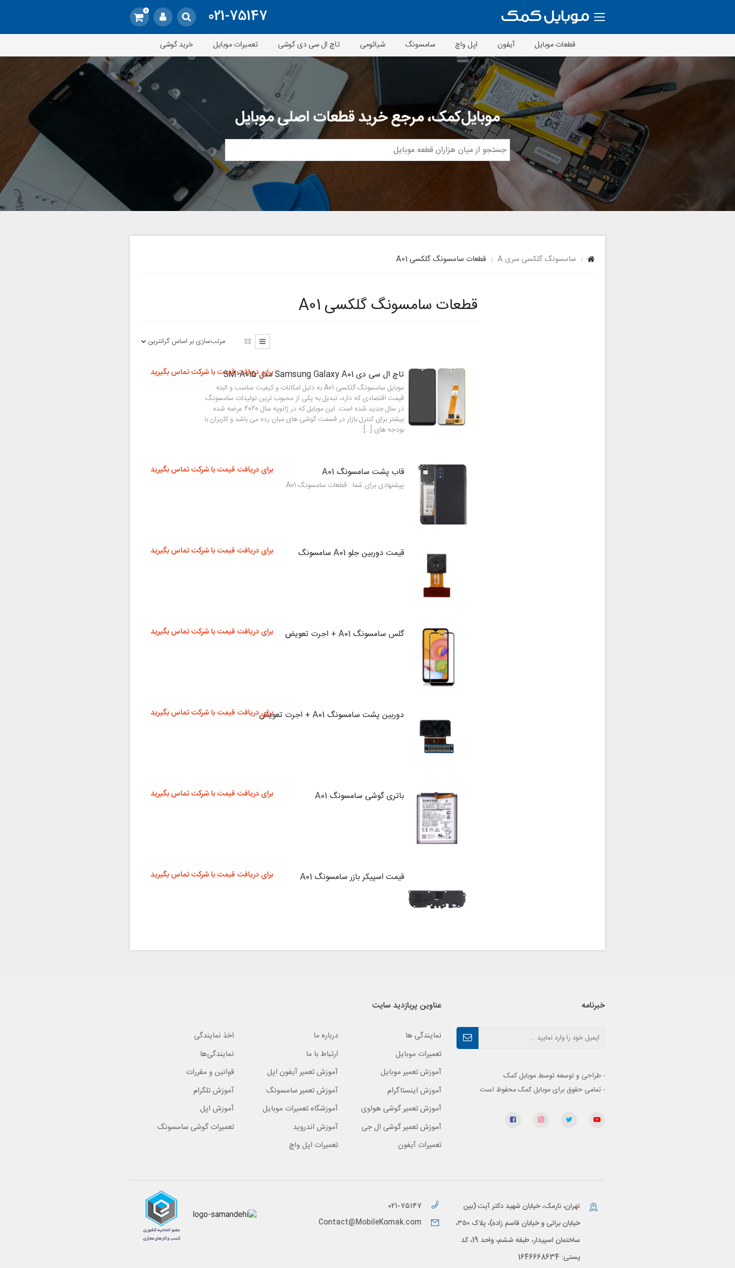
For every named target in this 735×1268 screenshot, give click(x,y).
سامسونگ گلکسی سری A (537, 259)
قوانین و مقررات (210, 1072)
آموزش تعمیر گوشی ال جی (402, 1127)
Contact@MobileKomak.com (370, 1222)
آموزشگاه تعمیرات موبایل (300, 1108)
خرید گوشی (176, 44)
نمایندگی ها (424, 1036)
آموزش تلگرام (214, 1090)
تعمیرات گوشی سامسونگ (195, 1127)
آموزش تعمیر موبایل (411, 1072)
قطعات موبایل (555, 44)
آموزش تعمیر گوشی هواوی (401, 1108)
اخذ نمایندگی (214, 1036)
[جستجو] (186, 17)
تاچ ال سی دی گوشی (309, 44)
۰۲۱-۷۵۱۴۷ (406, 1206)
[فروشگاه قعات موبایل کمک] (545, 17)
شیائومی (372, 44)
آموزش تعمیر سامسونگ (302, 1090)
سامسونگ (420, 44)
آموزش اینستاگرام (415, 1090)
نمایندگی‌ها (217, 1054)
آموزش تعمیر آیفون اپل (302, 1072)
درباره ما (326, 1036)
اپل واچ (466, 44)
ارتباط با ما (322, 1054)
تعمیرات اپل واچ (313, 1145)
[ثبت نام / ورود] (163, 17)
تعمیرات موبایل (235, 44)
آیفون (506, 44)
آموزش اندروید (315, 1127)
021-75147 (238, 17)
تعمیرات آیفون (420, 1145)
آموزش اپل (217, 1108)
